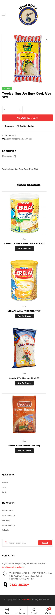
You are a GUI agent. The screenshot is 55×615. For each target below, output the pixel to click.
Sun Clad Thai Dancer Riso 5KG (24, 378)
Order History (8, 515)
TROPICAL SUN (18, 139)
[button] (46, 40)
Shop (4, 487)
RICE (9, 139)
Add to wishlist (27, 126)
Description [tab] (9, 150)
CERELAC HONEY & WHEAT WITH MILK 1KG (24, 243)
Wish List (6, 520)
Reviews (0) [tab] (9, 156)
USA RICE (28, 139)
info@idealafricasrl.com (13, 567)
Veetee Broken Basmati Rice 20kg (24, 445)
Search (45, 543)
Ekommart (26, 599)
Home (5, 482)
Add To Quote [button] (24, 248)
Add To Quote (29, 118)
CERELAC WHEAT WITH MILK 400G (24, 311)
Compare (9, 126)
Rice (14, 135)
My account (7, 510)
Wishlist (5, 530)
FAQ (4, 492)
